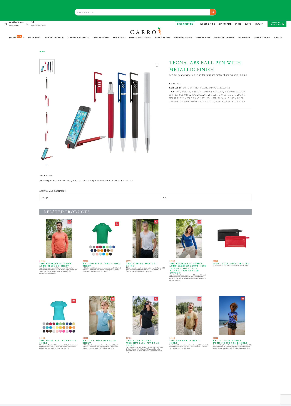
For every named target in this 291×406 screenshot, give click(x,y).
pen (204, 98)
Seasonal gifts (203, 37)
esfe (211, 94)
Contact (258, 23)
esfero (219, 94)
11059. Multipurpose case (231, 263)
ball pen (186, 91)
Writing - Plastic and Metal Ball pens (210, 87)
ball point (197, 91)
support (220, 101)
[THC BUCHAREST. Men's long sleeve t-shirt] (58, 238)
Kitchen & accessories (140, 37)
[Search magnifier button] (213, 12)
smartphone (176, 101)
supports (231, 101)
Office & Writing (163, 37)
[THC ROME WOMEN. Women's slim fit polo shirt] (145, 315)
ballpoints (184, 94)
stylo (203, 101)
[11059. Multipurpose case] (232, 238)
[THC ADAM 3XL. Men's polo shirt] (102, 238)
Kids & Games (119, 37)
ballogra (209, 91)
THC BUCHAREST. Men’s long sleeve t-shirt (55, 264)
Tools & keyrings (262, 37)
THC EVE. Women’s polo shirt (99, 341)
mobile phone (176, 98)
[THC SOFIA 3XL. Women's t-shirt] (58, 315)
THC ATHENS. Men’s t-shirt (141, 264)
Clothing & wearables (78, 37)
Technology (244, 37)
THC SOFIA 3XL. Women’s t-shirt (58, 341)
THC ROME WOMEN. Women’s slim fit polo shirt (142, 343)
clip (206, 94)
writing (241, 101)
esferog (228, 94)
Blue (200, 94)
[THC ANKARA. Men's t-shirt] (188, 315)
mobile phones (193, 98)
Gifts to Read (225, 23)
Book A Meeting (185, 23)
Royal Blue (223, 98)
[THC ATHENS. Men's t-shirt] (145, 238)
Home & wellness (101, 37)
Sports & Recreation (224, 37)
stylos (210, 101)
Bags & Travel (34, 37)
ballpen (219, 91)
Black (194, 94)
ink (235, 94)
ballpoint (230, 91)
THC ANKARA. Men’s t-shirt (185, 341)
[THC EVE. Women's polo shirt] (102, 315)
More (276, 37)
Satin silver (236, 98)
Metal (241, 94)
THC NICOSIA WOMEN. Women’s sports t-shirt (230, 341)
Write (186, 87)
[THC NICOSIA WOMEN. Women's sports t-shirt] (232, 315)
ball (178, 91)
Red (215, 98)
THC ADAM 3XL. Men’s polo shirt (102, 264)
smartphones (191, 101)
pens (209, 98)
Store (238, 23)
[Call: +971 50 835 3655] (27, 24)
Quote (248, 23)
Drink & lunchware (54, 37)
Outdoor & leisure (183, 37)
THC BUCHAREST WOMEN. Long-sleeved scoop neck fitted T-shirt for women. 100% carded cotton (188, 268)
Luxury (15, 37)
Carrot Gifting (207, 23)
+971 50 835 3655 (38, 25)
